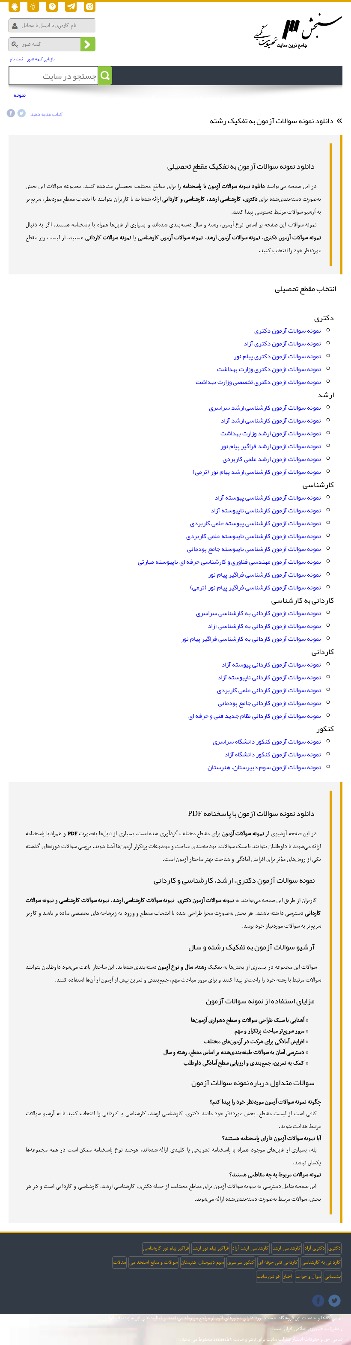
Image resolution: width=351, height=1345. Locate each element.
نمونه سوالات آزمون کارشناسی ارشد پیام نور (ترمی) (257, 471)
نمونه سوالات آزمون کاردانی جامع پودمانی (269, 702)
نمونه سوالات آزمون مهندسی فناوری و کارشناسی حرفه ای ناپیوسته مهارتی (229, 561)
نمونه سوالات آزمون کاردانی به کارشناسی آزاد (264, 625)
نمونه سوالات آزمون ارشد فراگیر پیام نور (270, 446)
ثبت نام (16, 59)
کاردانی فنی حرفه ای (278, 1262)
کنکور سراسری (241, 1262)
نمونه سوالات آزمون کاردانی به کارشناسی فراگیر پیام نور (251, 638)
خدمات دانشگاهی (164, 98)
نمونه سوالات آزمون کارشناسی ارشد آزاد (270, 420)
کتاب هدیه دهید (46, 114)
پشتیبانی (332, 1276)
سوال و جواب (308, 1276)
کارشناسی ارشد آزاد (250, 1248)
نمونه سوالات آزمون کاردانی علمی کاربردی (269, 690)
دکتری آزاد (314, 1248)
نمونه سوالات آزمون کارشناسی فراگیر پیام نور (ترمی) (255, 587)
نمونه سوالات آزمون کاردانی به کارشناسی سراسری (258, 613)
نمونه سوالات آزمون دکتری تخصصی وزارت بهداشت (258, 381)
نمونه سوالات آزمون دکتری (287, 330)
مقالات (119, 1262)
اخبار (287, 1276)
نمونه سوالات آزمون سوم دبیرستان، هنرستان (264, 767)
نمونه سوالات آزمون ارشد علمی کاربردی (272, 458)
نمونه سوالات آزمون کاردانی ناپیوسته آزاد (269, 677)
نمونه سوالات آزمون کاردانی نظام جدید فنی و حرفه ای (254, 715)
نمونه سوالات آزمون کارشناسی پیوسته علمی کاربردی (255, 523)
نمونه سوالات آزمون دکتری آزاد (282, 343)
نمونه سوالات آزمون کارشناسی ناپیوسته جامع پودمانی (254, 548)
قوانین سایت (268, 1276)
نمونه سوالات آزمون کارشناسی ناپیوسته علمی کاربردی (253, 536)
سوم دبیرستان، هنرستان (202, 1262)
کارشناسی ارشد (286, 1248)
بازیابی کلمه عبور (41, 59)
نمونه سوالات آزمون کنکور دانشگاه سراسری (267, 741)
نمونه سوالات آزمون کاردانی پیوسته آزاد (271, 664)
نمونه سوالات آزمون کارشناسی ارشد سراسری (265, 407)
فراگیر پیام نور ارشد (210, 1248)
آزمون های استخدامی (83, 98)
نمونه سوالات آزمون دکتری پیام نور (277, 356)
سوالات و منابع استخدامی (153, 1262)
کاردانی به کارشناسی (321, 1262)
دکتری (334, 1248)
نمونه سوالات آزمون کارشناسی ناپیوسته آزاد (266, 510)
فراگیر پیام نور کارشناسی (166, 1248)
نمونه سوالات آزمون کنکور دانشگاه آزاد (272, 754)
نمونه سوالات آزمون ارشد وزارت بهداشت (270, 433)
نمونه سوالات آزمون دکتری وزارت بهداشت (269, 369)
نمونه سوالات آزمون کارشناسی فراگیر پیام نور (264, 574)
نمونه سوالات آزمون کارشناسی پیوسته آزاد (267, 497)
